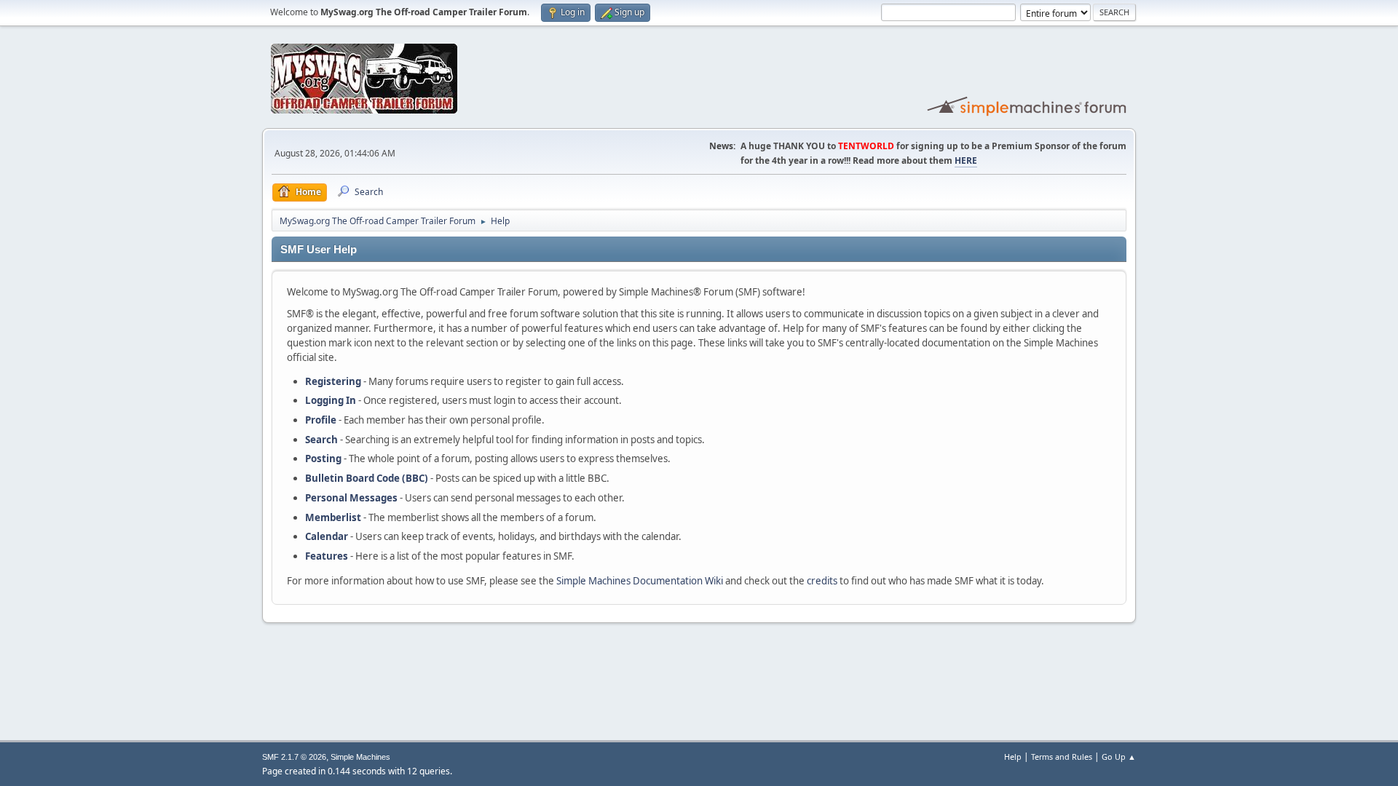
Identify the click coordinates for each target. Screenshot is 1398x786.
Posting (323, 458)
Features (326, 556)
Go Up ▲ (1119, 756)
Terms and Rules (1061, 756)
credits (822, 580)
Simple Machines (360, 757)
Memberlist (333, 517)
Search (321, 439)
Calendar (326, 536)
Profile (320, 419)
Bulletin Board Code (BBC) (366, 478)
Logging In (330, 400)
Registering (333, 381)
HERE (966, 160)
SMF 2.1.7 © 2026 (294, 757)
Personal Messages (351, 497)
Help (1013, 756)
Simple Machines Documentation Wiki (639, 580)
